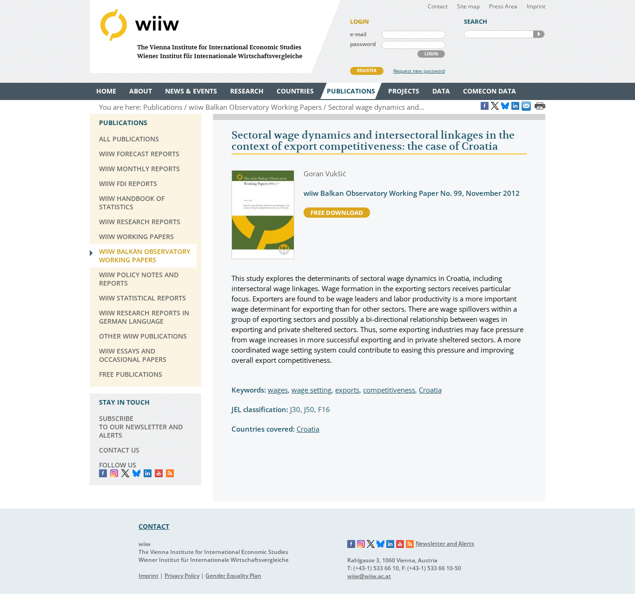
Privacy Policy (182, 576)
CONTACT (154, 526)
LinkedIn (148, 473)
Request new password (419, 70)
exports (347, 389)
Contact (438, 6)
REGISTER (367, 70)
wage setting (311, 389)
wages (278, 389)
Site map (468, 6)
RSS (170, 473)
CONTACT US (119, 450)
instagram (114, 473)
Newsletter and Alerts (445, 543)
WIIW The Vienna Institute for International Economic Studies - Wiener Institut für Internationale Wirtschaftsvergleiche (215, 36)
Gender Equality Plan (233, 576)
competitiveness (389, 389)
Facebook (103, 473)
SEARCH (538, 34)
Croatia (430, 389)
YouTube (159, 473)
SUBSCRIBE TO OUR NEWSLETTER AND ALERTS (141, 427)
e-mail (358, 34)
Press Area (503, 6)
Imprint (536, 6)
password (363, 44)
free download (337, 212)
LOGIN (431, 54)
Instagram (361, 544)
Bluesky (136, 473)
